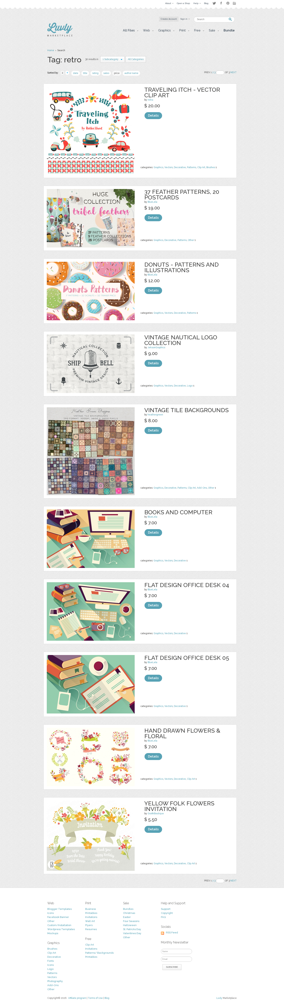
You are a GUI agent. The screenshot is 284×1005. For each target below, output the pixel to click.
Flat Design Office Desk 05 (186, 657)
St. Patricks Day (132, 929)
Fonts (50, 960)
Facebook (221, 3)
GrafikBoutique (156, 813)
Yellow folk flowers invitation (179, 806)
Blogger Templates (59, 909)
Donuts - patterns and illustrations (181, 267)
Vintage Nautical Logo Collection (180, 340)
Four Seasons (131, 921)
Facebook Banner (58, 917)
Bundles (128, 909)
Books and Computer (178, 512)
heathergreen (155, 414)
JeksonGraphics (156, 347)
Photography (55, 981)
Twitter (214, 3)
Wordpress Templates (61, 929)
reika (150, 99)
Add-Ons (202, 487)
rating (95, 73)
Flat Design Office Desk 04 (186, 585)
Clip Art (201, 167)
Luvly (219, 998)
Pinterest (228, 3)
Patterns (191, 167)
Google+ (235, 3)
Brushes (210, 167)
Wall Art (90, 921)
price (117, 73)
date (75, 73)
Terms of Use (95, 998)
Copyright (167, 913)
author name (131, 73)
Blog (107, 998)
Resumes (91, 929)
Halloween (130, 925)
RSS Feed (172, 932)
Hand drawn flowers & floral (182, 733)
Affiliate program (77, 998)
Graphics (158, 167)
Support (165, 909)
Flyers (89, 925)
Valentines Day (132, 933)
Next (233, 72)
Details (153, 115)
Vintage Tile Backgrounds (186, 410)
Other (191, 240)
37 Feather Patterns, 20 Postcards (181, 194)
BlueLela (152, 202)
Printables (91, 913)
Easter (127, 917)
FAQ (163, 917)
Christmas (129, 913)
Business (90, 909)
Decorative (180, 167)
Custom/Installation (59, 925)
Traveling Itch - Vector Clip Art (182, 92)
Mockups (52, 933)
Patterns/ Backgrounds (99, 952)
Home (50, 50)
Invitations (91, 917)
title (85, 73)
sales (106, 73)
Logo (190, 385)
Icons (50, 913)
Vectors (168, 167)
